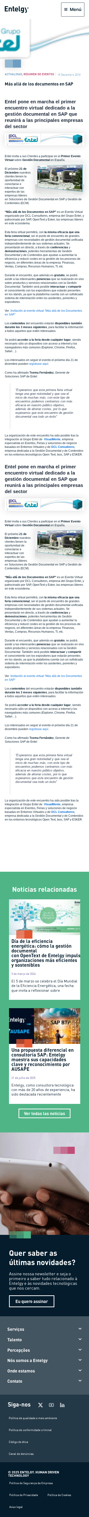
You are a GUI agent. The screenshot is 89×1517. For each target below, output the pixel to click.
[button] (45, 1329)
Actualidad (13, 74)
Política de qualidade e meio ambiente (33, 1418)
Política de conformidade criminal (30, 1430)
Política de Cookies (59, 1495)
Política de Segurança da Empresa (31, 1483)
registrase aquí (38, 363)
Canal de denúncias (21, 1454)
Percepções (18, 1350)
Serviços (15, 1329)
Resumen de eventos (38, 74)
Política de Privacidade (23, 1495)
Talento (14, 1339)
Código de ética (18, 1442)
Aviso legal (16, 1507)
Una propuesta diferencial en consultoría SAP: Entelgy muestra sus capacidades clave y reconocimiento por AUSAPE (42, 1059)
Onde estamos (21, 1370)
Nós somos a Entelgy (27, 1360)
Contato (14, 1381)
